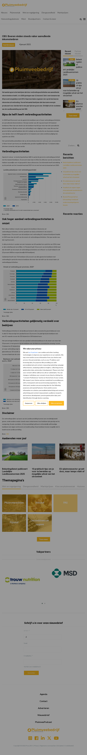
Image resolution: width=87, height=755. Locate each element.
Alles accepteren (56, 403)
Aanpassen (28, 403)
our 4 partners (33, 352)
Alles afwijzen (41, 403)
